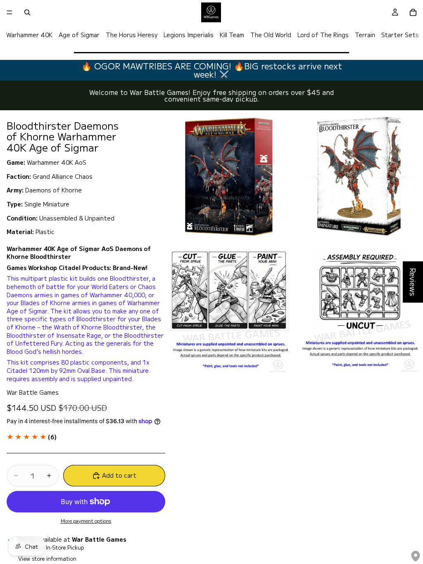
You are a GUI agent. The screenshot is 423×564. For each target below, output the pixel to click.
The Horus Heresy (131, 35)
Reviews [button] (413, 282)
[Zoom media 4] (359, 310)
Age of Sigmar (79, 35)
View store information (47, 558)
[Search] (27, 12)
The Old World (270, 35)
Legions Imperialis (189, 35)
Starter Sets (400, 35)
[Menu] (9, 12)
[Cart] (413, 12)
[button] (32, 437)
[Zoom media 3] (229, 310)
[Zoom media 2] (359, 176)
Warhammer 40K (29, 35)
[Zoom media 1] (229, 176)
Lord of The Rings (323, 35)
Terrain (365, 35)
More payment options (86, 520)
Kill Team (232, 35)
